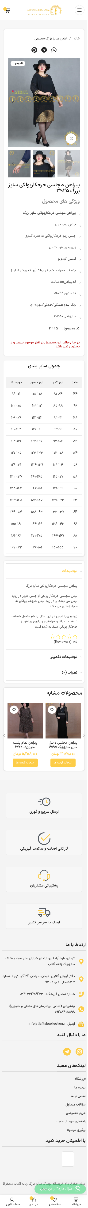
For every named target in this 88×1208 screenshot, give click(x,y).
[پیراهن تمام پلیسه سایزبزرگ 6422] (25, 720)
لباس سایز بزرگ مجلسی (50, 38)
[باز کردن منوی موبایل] (79, 10)
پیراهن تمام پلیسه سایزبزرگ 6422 (25, 745)
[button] (53, 50)
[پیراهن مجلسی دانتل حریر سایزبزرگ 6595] (63, 720)
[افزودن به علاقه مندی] (52, 710)
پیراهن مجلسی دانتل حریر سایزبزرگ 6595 (63, 745)
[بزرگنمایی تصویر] (71, 138)
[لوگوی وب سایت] (44, 9)
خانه (76, 38)
